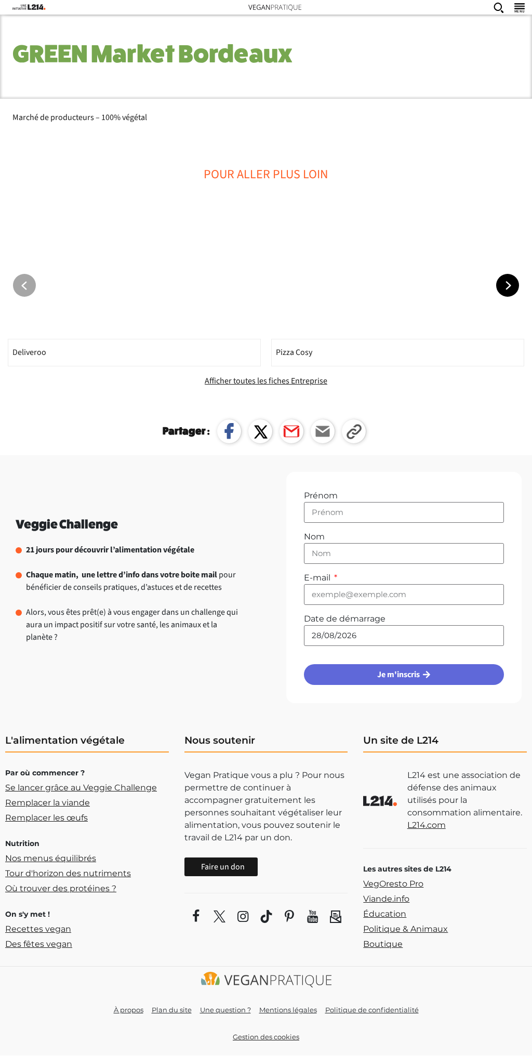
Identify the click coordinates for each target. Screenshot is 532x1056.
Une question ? (225, 1010)
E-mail (318, 578)
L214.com (426, 825)
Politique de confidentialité (372, 1010)
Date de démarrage (344, 619)
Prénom (321, 495)
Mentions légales (288, 1010)
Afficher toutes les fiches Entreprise (266, 381)
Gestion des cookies (266, 1037)
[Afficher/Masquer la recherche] (498, 7)
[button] (507, 285)
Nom (314, 537)
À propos (128, 1010)
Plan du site (172, 1010)
